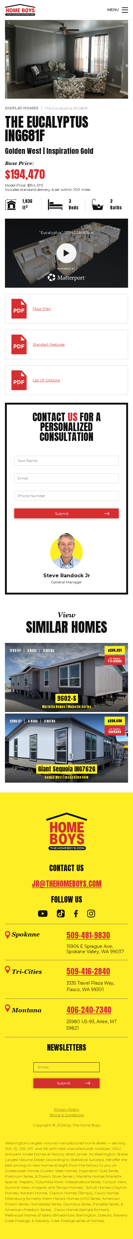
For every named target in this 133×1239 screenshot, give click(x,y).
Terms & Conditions (66, 1115)
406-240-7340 (88, 1009)
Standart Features (49, 344)
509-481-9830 (88, 935)
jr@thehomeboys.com (66, 883)
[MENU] (125, 10)
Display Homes (22, 108)
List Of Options (46, 380)
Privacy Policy (66, 1109)
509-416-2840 (88, 971)
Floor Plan (42, 308)
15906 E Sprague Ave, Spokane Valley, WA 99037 (95, 949)
